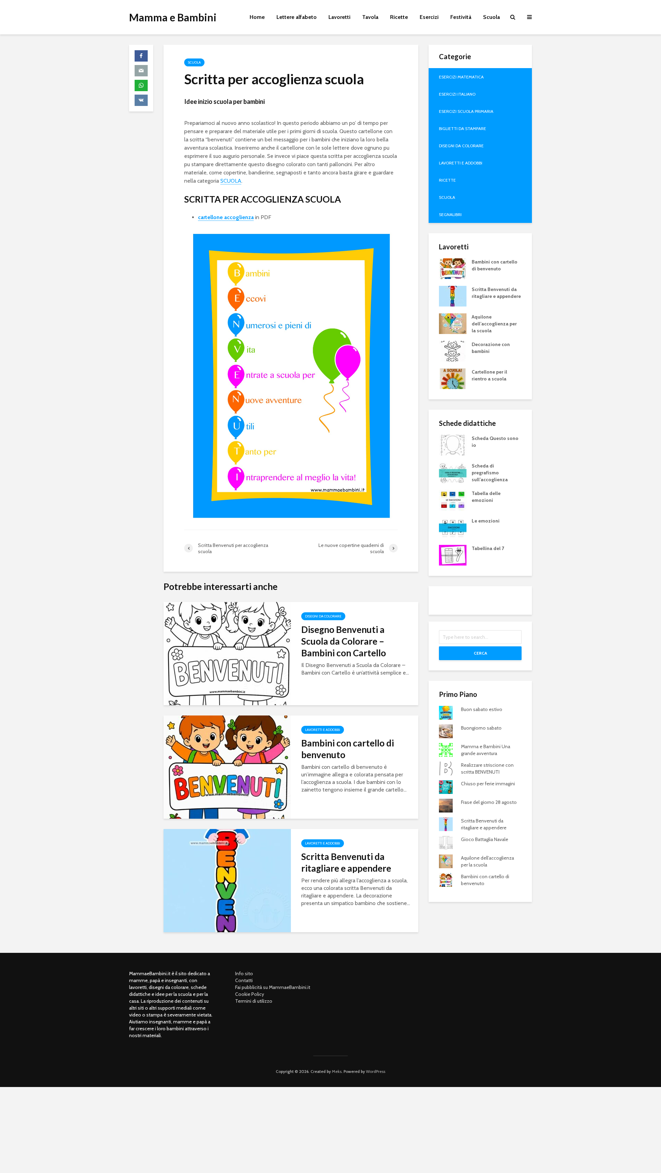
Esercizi (429, 17)
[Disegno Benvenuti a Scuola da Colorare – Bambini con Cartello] (227, 653)
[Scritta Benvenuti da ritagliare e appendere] (227, 880)
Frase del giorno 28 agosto (489, 802)
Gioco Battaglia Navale (484, 839)
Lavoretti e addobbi (322, 730)
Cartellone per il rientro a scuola (489, 375)
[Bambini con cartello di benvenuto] (227, 766)
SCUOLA (230, 180)
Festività (460, 17)
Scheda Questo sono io (495, 441)
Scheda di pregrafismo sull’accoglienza (490, 473)
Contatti (244, 980)
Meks (337, 1071)
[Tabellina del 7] (452, 554)
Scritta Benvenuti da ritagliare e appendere (346, 862)
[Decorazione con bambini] (452, 350)
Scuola (491, 17)
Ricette (399, 17)
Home (257, 17)
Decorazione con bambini (491, 347)
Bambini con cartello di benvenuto (347, 749)
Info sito (244, 973)
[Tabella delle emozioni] (452, 499)
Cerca (480, 653)
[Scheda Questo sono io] (452, 444)
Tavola (370, 17)
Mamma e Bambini (173, 17)
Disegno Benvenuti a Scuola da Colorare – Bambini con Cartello (343, 641)
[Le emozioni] (452, 527)
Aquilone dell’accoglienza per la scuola (494, 324)
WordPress (375, 1071)
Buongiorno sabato (481, 728)
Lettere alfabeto (296, 17)
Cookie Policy (249, 994)
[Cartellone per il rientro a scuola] (452, 378)
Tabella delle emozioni (486, 496)
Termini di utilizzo (253, 1001)
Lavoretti (339, 17)
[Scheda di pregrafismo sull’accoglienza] (452, 472)
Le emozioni (486, 521)
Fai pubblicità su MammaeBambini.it (272, 987)
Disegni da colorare (323, 616)
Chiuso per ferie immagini (488, 784)
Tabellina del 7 (488, 548)
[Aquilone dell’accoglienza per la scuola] (452, 323)
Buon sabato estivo (481, 709)
